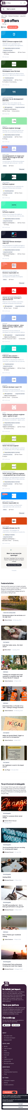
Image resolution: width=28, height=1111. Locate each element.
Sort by (4, 24)
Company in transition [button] (9, 534)
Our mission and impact (9, 1037)
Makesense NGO (8, 1040)
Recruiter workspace (9, 1063)
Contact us (6, 1070)
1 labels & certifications (9, 222)
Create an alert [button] (12, 27)
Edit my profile (7, 1061)
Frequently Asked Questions (11, 1072)
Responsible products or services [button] (11, 48)
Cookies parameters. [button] (8, 1101)
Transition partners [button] (8, 78)
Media (5, 1050)
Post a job (6, 1055)
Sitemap (6, 1082)
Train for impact (8, 1048)
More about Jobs (8, 1035)
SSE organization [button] (7, 107)
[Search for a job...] (21, 3)
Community (6, 1052)
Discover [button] (21, 169)
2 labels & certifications (9, 52)
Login (5, 1057)
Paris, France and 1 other (10, 338)
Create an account (8, 1059)
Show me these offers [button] (14, 565)
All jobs (5, 1046)
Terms (5, 1074)
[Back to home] (6, 984)
